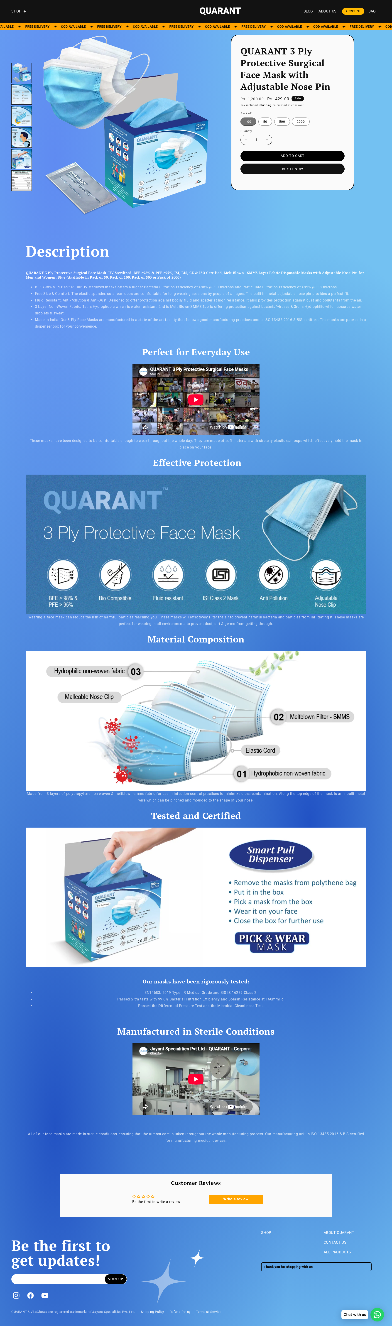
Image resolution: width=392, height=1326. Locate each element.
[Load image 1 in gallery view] (21, 73)
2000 (303, 123)
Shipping (266, 105)
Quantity (246, 131)
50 (267, 123)
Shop (266, 1232)
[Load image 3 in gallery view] (21, 116)
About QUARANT (339, 1232)
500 (284, 123)
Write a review (235, 1199)
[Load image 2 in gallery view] (21, 94)
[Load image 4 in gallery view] (21, 137)
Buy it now (292, 169)
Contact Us (335, 1242)
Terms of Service (208, 1312)
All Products (337, 1252)
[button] (21, 11)
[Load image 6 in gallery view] (21, 180)
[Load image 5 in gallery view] (21, 159)
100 (250, 123)
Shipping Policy (152, 1312)
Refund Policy (180, 1312)
